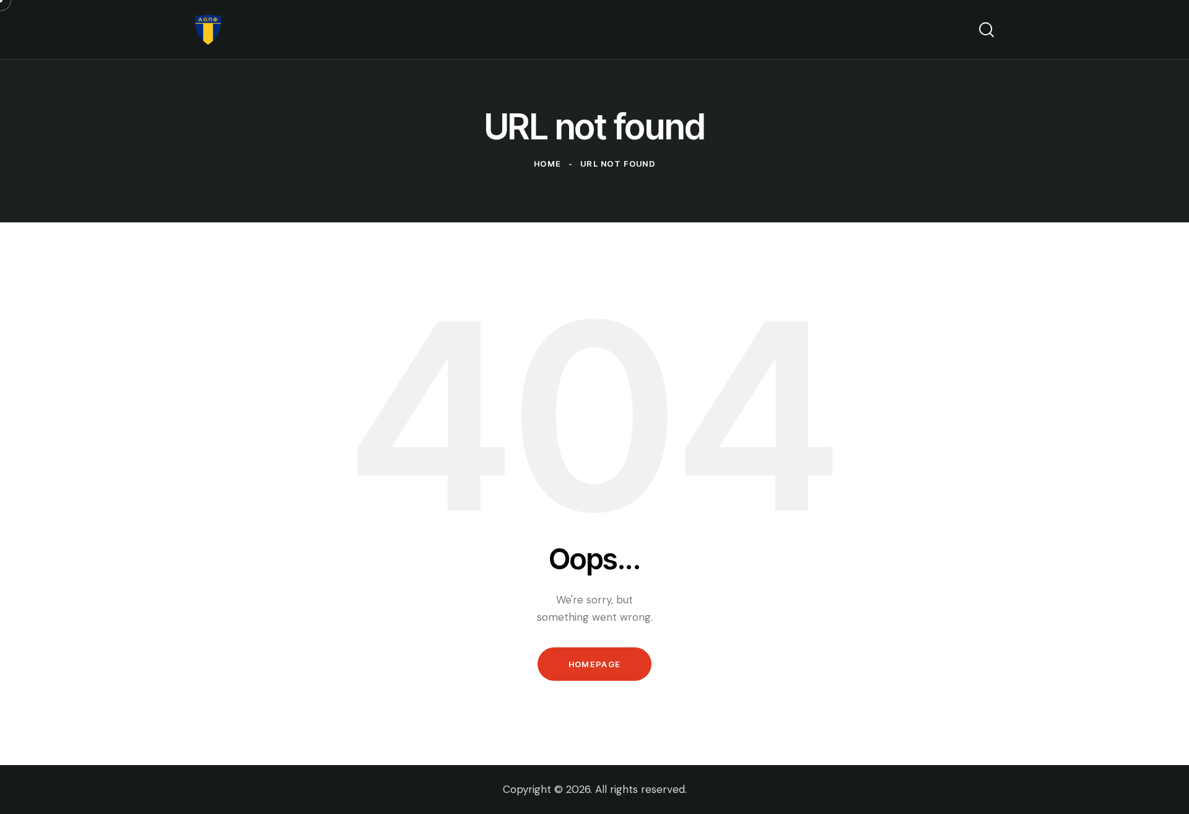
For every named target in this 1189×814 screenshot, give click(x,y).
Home (547, 163)
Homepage (594, 664)
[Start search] (986, 30)
